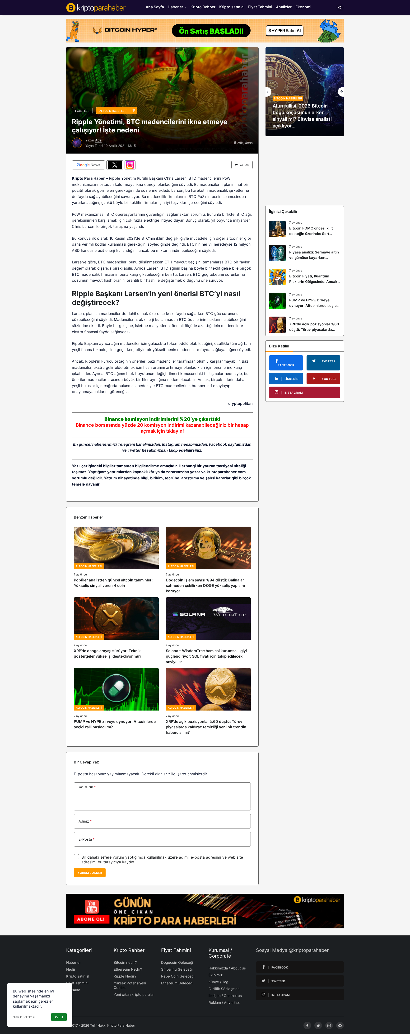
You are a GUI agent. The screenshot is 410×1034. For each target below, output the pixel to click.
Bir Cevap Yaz (86, 762)
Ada (98, 140)
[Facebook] (307, 1025)
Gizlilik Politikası (24, 1017)
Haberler (175, 7)
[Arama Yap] (340, 7)
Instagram (171, 444)
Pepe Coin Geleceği (178, 976)
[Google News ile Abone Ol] (88, 164)
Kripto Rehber (203, 7)
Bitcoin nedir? (125, 962)
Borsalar (73, 990)
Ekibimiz (216, 975)
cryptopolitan (240, 403)
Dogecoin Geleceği (177, 962)
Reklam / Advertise (224, 1002)
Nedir (70, 969)
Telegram (126, 444)
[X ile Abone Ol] (114, 164)
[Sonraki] (341, 92)
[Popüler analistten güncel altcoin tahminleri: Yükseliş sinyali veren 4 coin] (116, 560)
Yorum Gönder (90, 873)
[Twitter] (318, 1025)
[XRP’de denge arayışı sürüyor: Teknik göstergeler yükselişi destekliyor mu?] (116, 630)
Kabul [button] (59, 1017)
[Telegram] (340, 1025)
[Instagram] (329, 1025)
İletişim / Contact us (225, 995)
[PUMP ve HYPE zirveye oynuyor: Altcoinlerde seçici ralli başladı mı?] (116, 701)
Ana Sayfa (155, 7)
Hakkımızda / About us (227, 968)
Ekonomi (303, 7)
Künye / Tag (218, 982)
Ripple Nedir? (125, 976)
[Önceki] (268, 92)
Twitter (134, 450)
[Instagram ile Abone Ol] (130, 164)
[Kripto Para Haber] (96, 7)
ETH (168, 262)
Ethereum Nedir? (128, 969)
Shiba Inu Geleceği (177, 969)
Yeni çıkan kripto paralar (134, 994)
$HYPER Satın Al (285, 30)
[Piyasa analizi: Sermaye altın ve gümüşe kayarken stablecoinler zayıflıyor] (305, 253)
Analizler (284, 7)
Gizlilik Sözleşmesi (224, 989)
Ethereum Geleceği (177, 983)
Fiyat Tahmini (260, 7)
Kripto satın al (231, 7)
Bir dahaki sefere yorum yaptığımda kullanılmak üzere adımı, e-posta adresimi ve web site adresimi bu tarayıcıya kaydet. (162, 859)
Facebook (218, 444)
